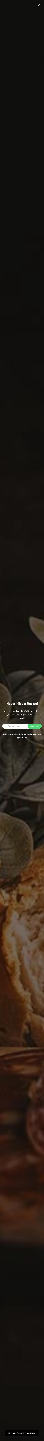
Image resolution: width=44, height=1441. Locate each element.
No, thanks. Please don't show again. (22, 1433)
